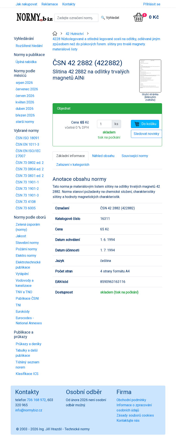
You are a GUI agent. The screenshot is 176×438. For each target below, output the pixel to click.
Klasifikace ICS (27, 374)
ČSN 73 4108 (26, 202)
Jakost (21, 236)
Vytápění (22, 274)
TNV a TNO (24, 292)
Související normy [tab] (135, 156)
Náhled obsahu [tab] (103, 156)
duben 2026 (24, 109)
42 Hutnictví (74, 34)
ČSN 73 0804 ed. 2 (30, 169)
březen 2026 (25, 115)
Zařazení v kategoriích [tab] (72, 165)
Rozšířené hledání (29, 46)
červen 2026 (25, 96)
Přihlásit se (151, 4)
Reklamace (49, 4)
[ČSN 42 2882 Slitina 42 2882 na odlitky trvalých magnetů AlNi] (150, 76)
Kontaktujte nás (128, 420)
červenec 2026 (27, 89)
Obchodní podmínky (131, 400)
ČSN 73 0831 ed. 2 (30, 176)
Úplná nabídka (26, 62)
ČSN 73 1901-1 (27, 182)
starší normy (25, 122)
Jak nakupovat (26, 4)
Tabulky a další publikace (27, 353)
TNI (18, 305)
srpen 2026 (24, 83)
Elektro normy (26, 256)
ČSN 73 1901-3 (27, 195)
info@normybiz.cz (28, 410)
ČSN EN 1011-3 (27, 144)
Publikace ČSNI (27, 298)
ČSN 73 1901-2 (27, 189)
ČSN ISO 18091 (27, 138)
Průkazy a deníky (28, 344)
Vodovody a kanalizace (24, 283)
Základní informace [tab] (70, 156)
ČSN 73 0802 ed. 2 (30, 163)
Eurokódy (23, 312)
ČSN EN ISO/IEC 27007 (28, 153)
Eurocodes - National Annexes (29, 320)
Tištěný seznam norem (27, 364)
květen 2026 (25, 102)
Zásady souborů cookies (135, 415)
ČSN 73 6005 (26, 208)
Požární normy (26, 249)
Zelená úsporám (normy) (28, 227)
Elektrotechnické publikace (28, 264)
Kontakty (68, 4)
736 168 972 (36, 400)
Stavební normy (27, 243)
